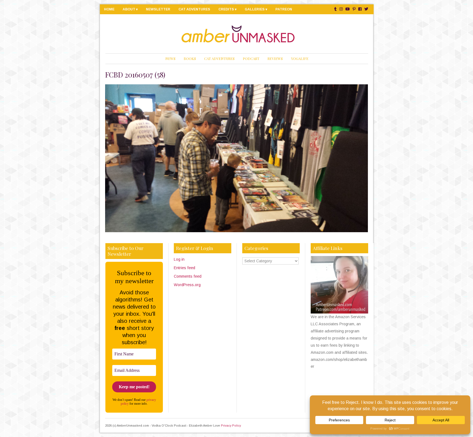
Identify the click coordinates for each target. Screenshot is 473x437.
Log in (179, 259)
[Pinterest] (354, 9)
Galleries (255, 9)
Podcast (251, 58)
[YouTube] (347, 9)
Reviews (275, 58)
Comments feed (187, 276)
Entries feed (184, 268)
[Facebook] (360, 9)
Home (109, 9)
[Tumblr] (335, 9)
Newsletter (158, 9)
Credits (226, 9)
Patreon (283, 9)
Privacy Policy (231, 425)
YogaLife (299, 58)
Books (190, 58)
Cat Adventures (194, 9)
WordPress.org (187, 285)
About (129, 9)
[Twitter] (366, 9)
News (170, 58)
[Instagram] (341, 9)
